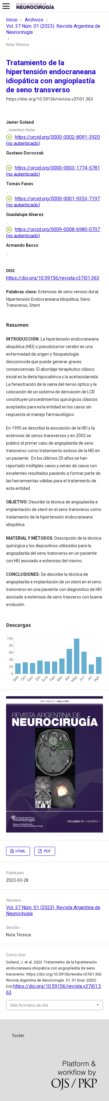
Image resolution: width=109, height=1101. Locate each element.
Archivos (34, 20)
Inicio (12, 20)
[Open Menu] (6, 6)
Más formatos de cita (29, 1005)
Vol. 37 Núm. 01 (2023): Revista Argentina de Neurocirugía (53, 29)
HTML (20, 851)
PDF (47, 851)
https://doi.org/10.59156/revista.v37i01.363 (52, 278)
